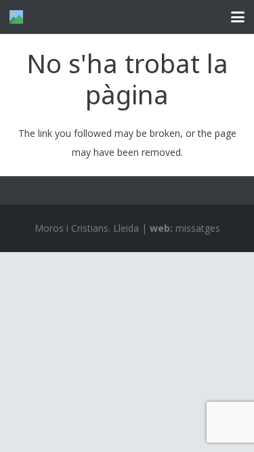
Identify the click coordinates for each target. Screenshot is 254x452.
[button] (238, 17)
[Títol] (16, 17)
